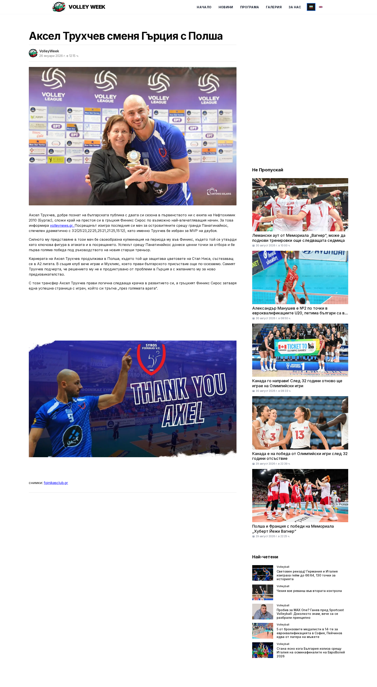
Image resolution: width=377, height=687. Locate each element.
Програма (249, 7)
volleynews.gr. (62, 225)
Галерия (273, 7)
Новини (226, 7)
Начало (204, 7)
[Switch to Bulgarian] (311, 6)
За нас (295, 7)
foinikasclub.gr (56, 483)
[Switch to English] (321, 6)
